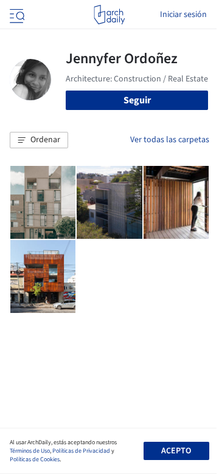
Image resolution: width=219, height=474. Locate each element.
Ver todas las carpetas (169, 140)
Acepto (176, 451)
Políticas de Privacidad (81, 451)
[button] (39, 140)
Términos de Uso (30, 451)
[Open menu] (15, 14)
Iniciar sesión (183, 14)
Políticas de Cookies (35, 459)
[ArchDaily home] (109, 14)
